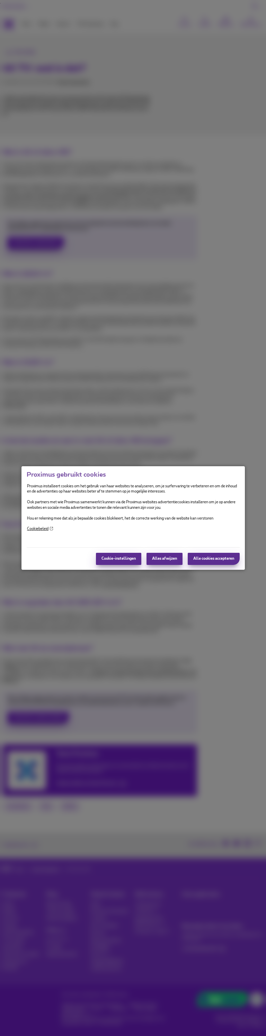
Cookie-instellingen (118, 558)
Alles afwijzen (164, 558)
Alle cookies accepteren (213, 558)
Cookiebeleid (37, 529)
